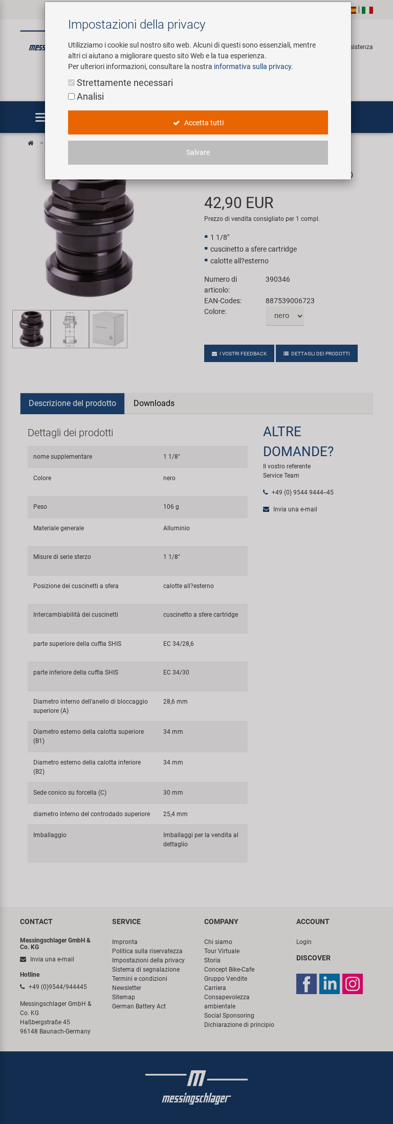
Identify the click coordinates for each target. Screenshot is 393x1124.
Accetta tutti (203, 123)
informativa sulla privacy (252, 66)
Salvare (198, 152)
